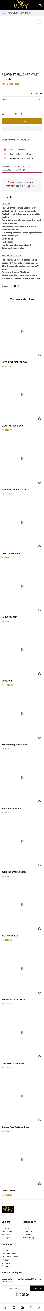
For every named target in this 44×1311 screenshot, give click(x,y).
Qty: (3, 114)
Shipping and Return (10, 1256)
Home (4, 13)
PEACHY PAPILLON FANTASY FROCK (20, 76)
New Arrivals (7, 1231)
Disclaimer (6, 1263)
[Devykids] (21, 5)
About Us (5, 1250)
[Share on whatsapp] (19, 285)
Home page (6, 1228)
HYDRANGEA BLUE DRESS (13, 999)
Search (26, 1228)
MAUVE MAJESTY (9, 617)
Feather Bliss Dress (11, 1190)
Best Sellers (6, 1234)
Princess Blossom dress (13, 1063)
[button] (22, 128)
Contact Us (27, 1231)
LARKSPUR (7, 681)
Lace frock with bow (11, 553)
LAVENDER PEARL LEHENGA (15, 362)
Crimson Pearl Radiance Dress (15, 1127)
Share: (5, 286)
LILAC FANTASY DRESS (12, 426)
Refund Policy (28, 1237)
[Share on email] (15, 285)
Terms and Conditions (11, 1253)
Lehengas (6, 1237)
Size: (4, 94)
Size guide (38, 94)
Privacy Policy (7, 1260)
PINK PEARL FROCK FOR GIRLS (15, 489)
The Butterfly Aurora (11, 808)
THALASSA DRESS (10, 935)
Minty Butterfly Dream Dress (14, 744)
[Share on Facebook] (10, 285)
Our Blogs (27, 1234)
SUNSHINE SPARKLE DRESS (14, 872)
